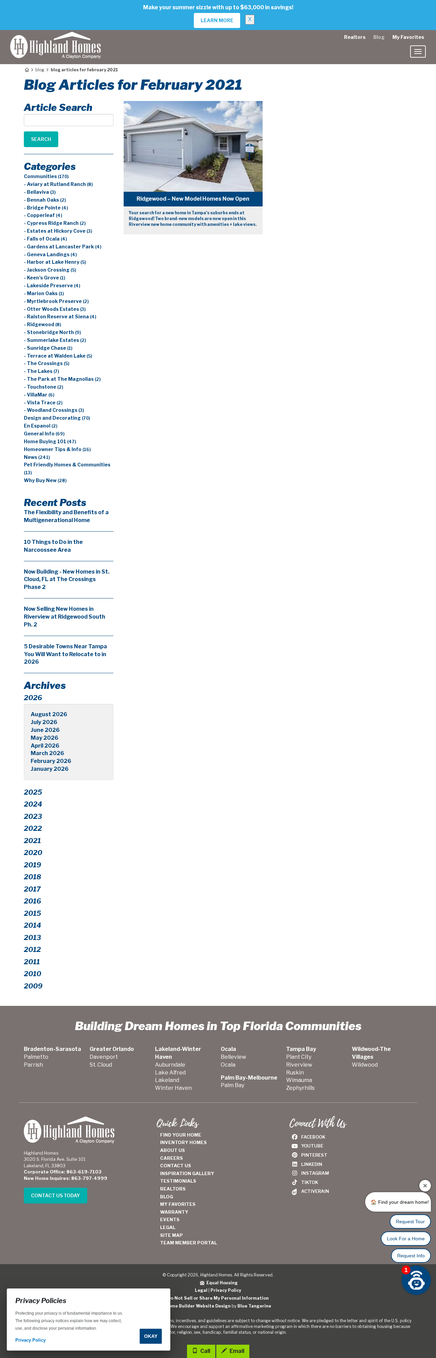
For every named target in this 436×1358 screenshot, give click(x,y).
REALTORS (173, 1188)
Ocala (228, 1064)
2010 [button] (32, 974)
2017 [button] (32, 889)
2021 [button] (32, 841)
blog (39, 69)
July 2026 (44, 722)
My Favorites (408, 37)
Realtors (354, 37)
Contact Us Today (55, 1195)
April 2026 (45, 745)
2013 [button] (32, 938)
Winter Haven (173, 1088)
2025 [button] (33, 792)
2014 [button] (32, 925)
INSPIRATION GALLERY (187, 1173)
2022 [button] (33, 828)
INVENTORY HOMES (183, 1142)
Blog (379, 37)
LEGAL (167, 1227)
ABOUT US (172, 1150)
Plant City (298, 1057)
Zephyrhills (300, 1088)
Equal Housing (221, 1282)
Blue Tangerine (254, 1306)
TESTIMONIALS (178, 1181)
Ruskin (295, 1072)
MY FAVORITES (178, 1204)
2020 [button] (33, 853)
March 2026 (47, 753)
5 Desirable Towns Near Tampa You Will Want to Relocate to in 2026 (65, 654)
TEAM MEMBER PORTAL (188, 1242)
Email (236, 1351)
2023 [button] (33, 816)
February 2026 (51, 761)
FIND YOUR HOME (180, 1135)
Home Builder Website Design (198, 1306)
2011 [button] (32, 962)
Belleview (233, 1057)
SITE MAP (171, 1235)
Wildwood (365, 1064)
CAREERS (171, 1158)
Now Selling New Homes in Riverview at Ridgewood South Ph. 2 (64, 617)
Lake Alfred (170, 1072)
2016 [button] (32, 901)
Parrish (33, 1064)
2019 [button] (32, 865)
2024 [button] (33, 804)
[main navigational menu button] (418, 51)
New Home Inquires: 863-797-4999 (65, 1178)
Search (41, 139)
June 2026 (45, 730)
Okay (150, 1336)
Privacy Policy (226, 1290)
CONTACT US (175, 1165)
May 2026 (44, 738)
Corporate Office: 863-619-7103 (63, 1171)
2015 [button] (32, 913)
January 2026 (49, 769)
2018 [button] (32, 877)
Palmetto (36, 1057)
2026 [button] (33, 698)
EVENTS (170, 1219)
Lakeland (167, 1080)
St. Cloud (101, 1064)
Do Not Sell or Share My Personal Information (218, 1298)
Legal (201, 1290)
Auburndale (170, 1064)
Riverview (299, 1064)
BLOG (166, 1196)
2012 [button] (32, 949)
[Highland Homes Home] (55, 38)
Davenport (104, 1057)
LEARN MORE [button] (217, 20)
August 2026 (49, 714)
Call (204, 1351)
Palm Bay (232, 1085)
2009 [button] (33, 986)
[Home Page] (26, 69)
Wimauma (299, 1080)
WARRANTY (174, 1212)
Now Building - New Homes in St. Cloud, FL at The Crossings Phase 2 (66, 579)
